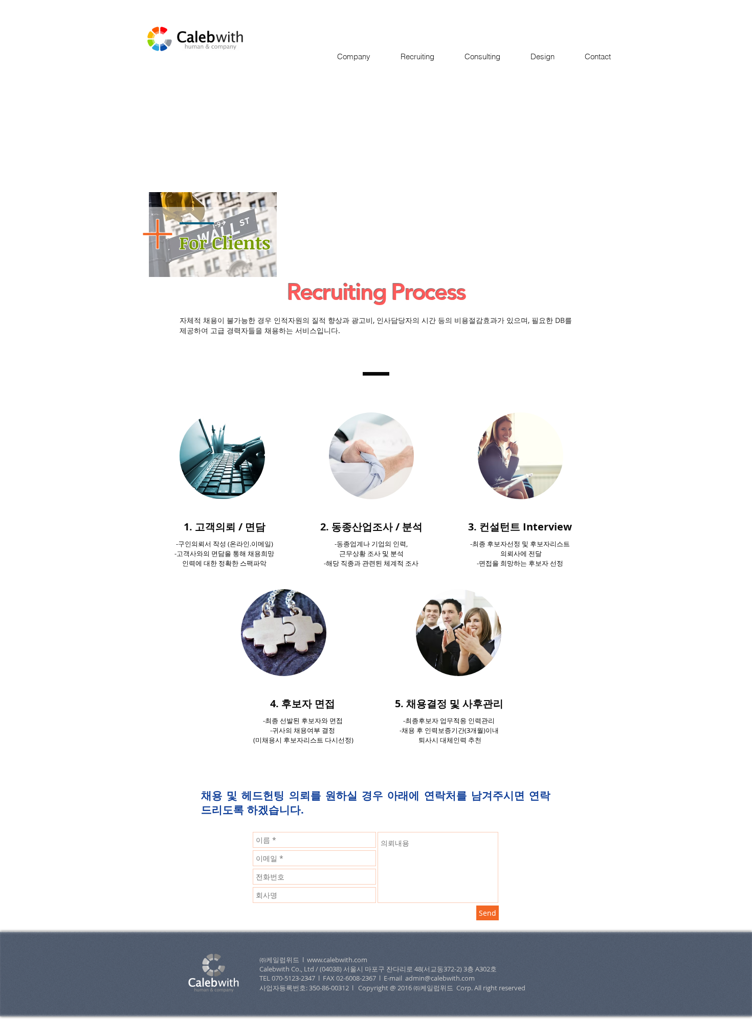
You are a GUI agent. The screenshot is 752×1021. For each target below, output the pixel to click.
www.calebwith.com (337, 959)
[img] (222, 455)
